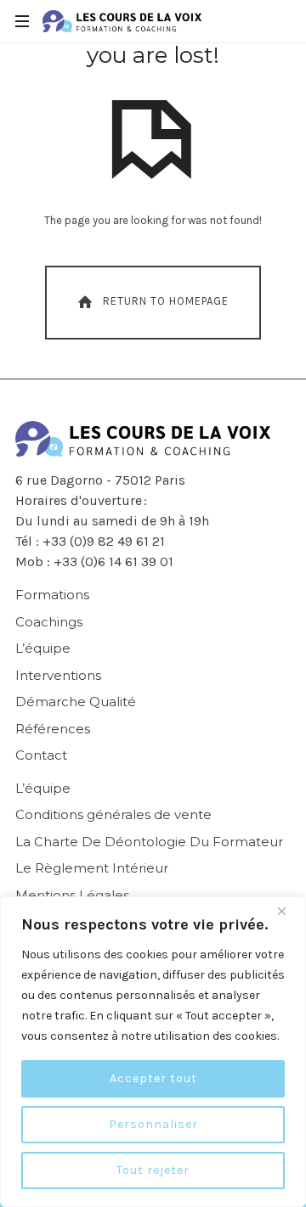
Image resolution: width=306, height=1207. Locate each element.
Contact (41, 755)
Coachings (48, 622)
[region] (153, 1051)
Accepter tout (153, 1078)
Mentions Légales (72, 895)
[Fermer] (288, 911)
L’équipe (43, 648)
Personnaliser (153, 1124)
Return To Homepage (166, 301)
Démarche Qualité (75, 701)
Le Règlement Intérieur (91, 868)
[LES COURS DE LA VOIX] (121, 21)
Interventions (58, 675)
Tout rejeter (153, 1170)
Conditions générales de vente (113, 814)
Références (52, 729)
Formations (52, 595)
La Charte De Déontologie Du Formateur (149, 842)
